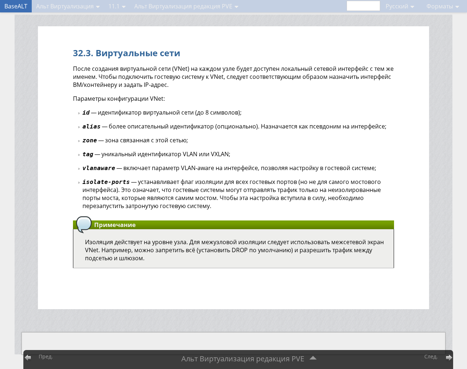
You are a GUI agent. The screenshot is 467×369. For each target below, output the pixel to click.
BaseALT (15, 6)
